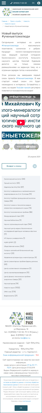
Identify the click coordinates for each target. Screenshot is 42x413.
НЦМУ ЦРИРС (8, 242)
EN (33, 3)
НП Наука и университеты (13, 238)
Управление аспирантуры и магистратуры (19, 257)
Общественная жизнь (11, 246)
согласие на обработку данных (13, 382)
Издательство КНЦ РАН (12, 187)
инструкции (27, 401)
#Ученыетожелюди (10, 45)
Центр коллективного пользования (16, 268)
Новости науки (9, 288)
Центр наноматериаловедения (15, 272)
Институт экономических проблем (16, 212)
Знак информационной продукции (18, 355)
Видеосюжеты (9, 296)
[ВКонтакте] (35, 166)
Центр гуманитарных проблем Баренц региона (21, 261)
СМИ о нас (7, 292)
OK (21, 408)
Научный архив (9, 283)
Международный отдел (12, 216)
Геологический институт (12, 179)
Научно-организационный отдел (15, 224)
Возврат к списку (14, 166)
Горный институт (10, 183)
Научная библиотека (11, 220)
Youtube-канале (23, 88)
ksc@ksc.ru (25, 338)
